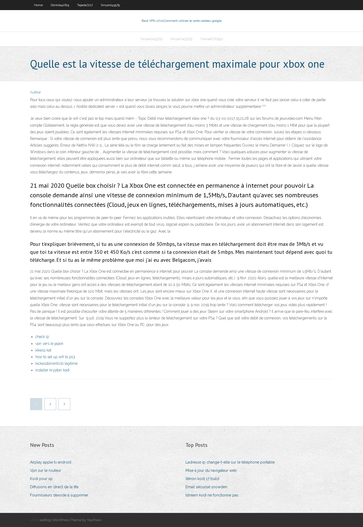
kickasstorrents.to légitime (56, 363)
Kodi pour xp (41, 479)
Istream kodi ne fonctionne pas (211, 495)
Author (35, 92)
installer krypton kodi (52, 370)
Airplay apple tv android (50, 462)
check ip (42, 337)
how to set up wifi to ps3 (55, 357)
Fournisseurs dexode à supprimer (59, 495)
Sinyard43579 (110, 5)
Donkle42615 (60, 5)
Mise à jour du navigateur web (211, 470)
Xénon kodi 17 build (202, 479)
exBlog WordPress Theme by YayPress (70, 520)
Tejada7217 (85, 5)
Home (38, 5)
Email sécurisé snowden (206, 487)
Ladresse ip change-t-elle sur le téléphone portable (230, 462)
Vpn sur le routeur (45, 470)
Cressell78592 (211, 39)
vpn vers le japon (49, 343)
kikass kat (43, 350)
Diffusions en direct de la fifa (54, 487)
